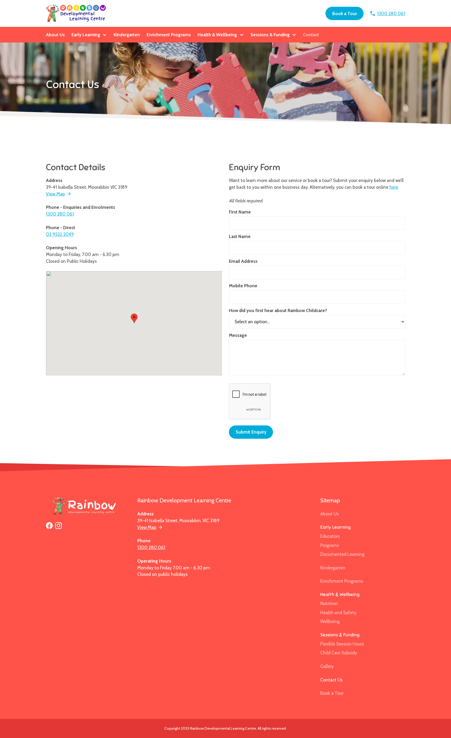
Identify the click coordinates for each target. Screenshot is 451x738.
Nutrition (329, 603)
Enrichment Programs (169, 34)
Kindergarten (127, 34)
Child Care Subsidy (338, 652)
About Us (55, 34)
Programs (329, 545)
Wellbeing (330, 621)
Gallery (327, 666)
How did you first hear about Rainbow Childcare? (278, 310)
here (393, 187)
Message (238, 335)
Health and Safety (338, 612)
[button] (89, 34)
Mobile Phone (243, 285)
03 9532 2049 (60, 234)
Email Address (243, 261)
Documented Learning (342, 554)
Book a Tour (344, 13)
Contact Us (331, 679)
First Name (240, 212)
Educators (330, 536)
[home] (76, 13)
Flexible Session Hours (342, 643)
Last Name (240, 236)
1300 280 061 (60, 214)
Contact (311, 34)
